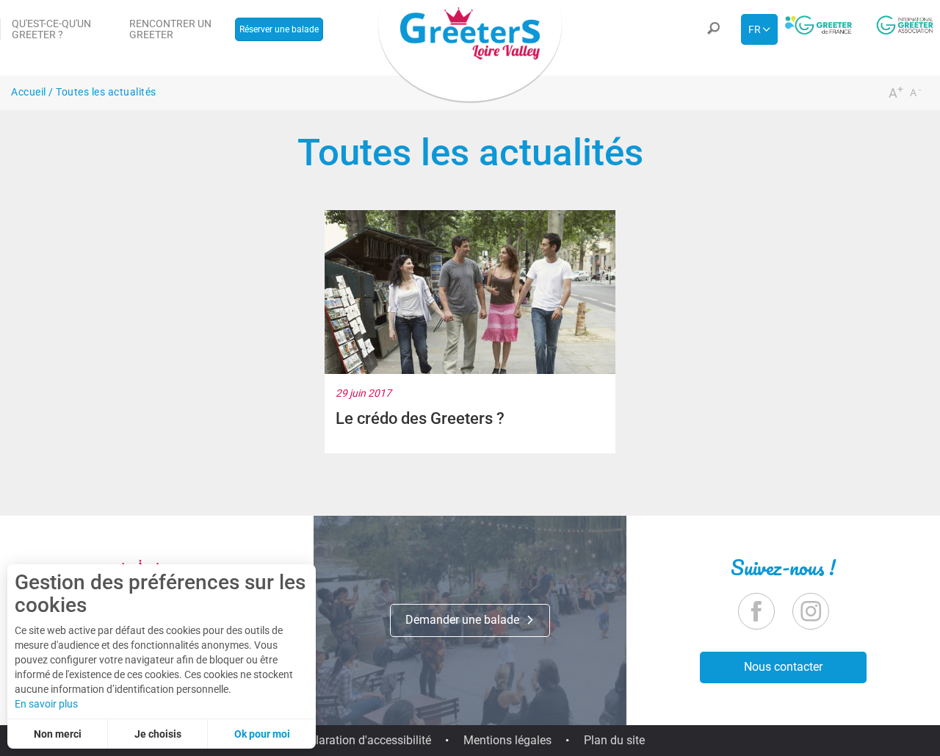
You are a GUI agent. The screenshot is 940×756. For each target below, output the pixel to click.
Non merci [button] (58, 734)
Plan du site (614, 740)
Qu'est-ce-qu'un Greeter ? (51, 29)
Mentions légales (507, 740)
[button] (713, 29)
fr (754, 29)
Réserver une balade (279, 29)
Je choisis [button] (157, 734)
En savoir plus (46, 704)
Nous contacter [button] (783, 667)
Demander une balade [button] (463, 620)
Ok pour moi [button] (262, 734)
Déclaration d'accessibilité (363, 740)
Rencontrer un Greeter (170, 29)
